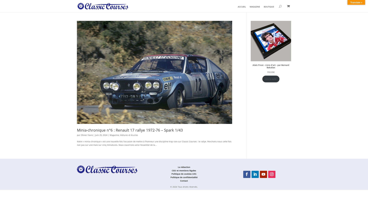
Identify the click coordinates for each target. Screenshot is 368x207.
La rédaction (184, 167)
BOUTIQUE (269, 7)
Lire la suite (270, 79)
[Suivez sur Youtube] (263, 174)
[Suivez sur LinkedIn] (255, 174)
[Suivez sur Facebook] (246, 174)
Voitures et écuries (129, 135)
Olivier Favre (87, 135)
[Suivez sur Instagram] (271, 174)
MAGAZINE (255, 7)
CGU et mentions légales (184, 170)
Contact (184, 180)
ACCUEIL (242, 7)
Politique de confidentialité (184, 177)
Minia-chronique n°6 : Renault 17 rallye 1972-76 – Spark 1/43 (130, 130)
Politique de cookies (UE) (183, 173)
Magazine (114, 135)
